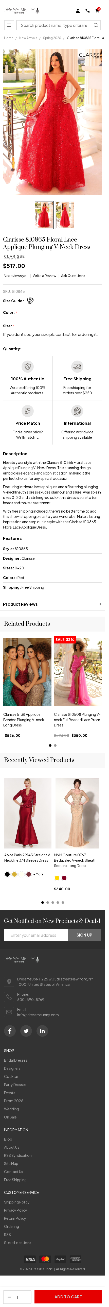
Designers (12, 1068)
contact (63, 334)
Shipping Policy (17, 1202)
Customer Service (21, 1192)
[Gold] (14, 874)
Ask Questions (73, 275)
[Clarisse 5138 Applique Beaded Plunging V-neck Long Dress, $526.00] (27, 672)
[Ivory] (22, 874)
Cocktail (11, 1076)
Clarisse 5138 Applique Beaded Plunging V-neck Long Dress (23, 719)
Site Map (11, 1163)
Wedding (11, 1109)
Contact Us (13, 1171)
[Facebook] (10, 1031)
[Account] (78, 11)
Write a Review (44, 275)
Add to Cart (68, 1296)
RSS (7, 1234)
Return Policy (15, 1218)
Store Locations (17, 1242)
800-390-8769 (30, 999)
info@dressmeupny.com (38, 1014)
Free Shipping (15, 1179)
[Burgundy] (64, 878)
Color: (10, 312)
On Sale (10, 1117)
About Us (11, 1147)
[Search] (96, 25)
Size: (9, 326)
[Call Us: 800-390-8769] (87, 11)
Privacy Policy (15, 1210)
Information (16, 1129)
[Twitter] (26, 1031)
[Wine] (29, 874)
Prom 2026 (13, 1100)
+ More (38, 874)
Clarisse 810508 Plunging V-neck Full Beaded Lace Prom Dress (77, 719)
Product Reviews (20, 604)
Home (8, 38)
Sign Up (84, 935)
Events (9, 1092)
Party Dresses (15, 1084)
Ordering (11, 1226)
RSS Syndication (18, 1155)
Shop (9, 1050)
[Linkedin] (42, 1031)
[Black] (7, 874)
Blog (8, 1139)
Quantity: (12, 348)
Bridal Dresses (15, 1060)
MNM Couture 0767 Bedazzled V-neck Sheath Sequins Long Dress (75, 860)
